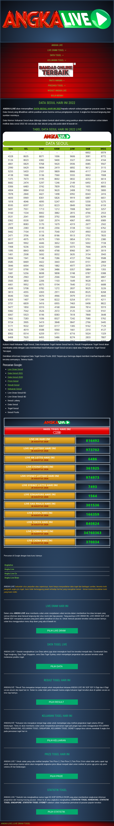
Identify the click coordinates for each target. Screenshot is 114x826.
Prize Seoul (13, 381)
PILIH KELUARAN (57, 740)
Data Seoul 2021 (15, 373)
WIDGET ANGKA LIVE (57, 90)
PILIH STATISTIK (57, 812)
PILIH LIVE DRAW (57, 630)
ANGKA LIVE (57, 45)
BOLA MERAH (57, 95)
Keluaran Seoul (15, 389)
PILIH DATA (57, 666)
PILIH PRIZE (57, 776)
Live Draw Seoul (15, 369)
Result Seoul (13, 385)
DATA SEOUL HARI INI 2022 (57, 103)
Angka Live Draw (11, 578)
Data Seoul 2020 (15, 377)
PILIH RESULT (57, 702)
